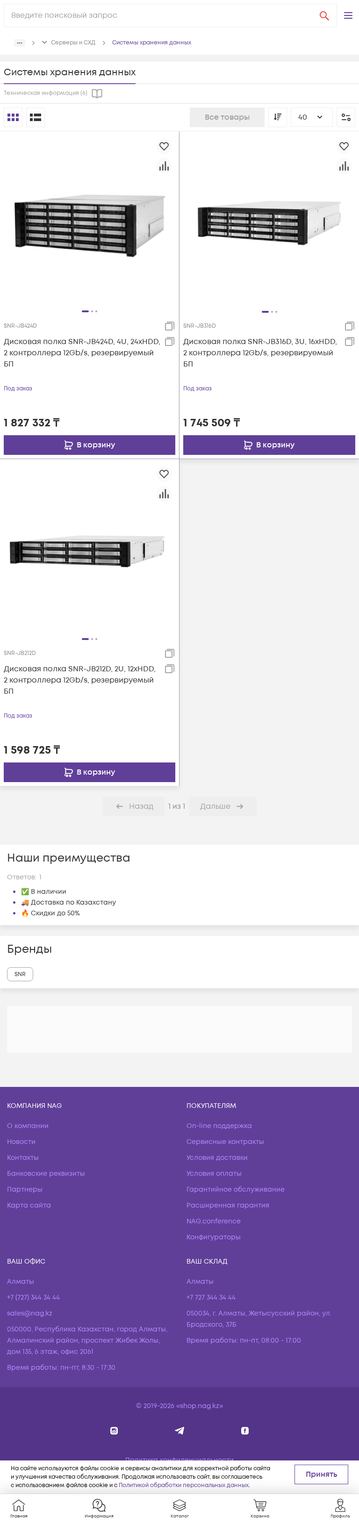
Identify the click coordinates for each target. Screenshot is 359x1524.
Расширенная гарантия (228, 1205)
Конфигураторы (214, 1237)
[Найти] (324, 15)
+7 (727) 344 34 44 (33, 1297)
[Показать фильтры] (346, 117)
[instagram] (114, 1431)
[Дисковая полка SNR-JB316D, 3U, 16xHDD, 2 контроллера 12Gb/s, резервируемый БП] (269, 221)
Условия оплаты (214, 1173)
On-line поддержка (219, 1125)
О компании (28, 1125)
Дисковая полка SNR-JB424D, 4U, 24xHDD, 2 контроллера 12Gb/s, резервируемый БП (82, 353)
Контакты (23, 1157)
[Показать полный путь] (19, 43)
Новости (21, 1141)
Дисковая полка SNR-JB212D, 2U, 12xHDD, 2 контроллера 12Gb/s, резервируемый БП (80, 680)
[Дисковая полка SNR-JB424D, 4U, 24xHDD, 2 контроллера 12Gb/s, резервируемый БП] (89, 221)
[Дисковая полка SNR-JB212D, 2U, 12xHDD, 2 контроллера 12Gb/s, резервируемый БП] (89, 548)
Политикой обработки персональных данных (184, 1485)
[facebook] (245, 1431)
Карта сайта (29, 1205)
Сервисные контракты (225, 1141)
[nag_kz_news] (180, 1431)
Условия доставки (217, 1157)
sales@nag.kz (29, 1313)
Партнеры (25, 1189)
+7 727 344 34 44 (211, 1297)
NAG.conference (214, 1221)
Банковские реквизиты (46, 1173)
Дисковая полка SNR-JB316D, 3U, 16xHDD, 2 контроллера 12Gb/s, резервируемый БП (260, 353)
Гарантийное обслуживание (236, 1189)
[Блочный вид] (13, 117)
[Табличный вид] (35, 117)
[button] (348, 15)
